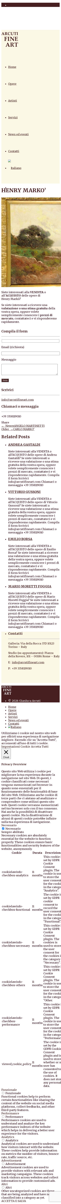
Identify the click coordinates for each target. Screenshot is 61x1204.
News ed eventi (18, 134)
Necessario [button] (9, 825)
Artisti (12, 100)
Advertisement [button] (11, 1160)
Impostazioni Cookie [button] (15, 746)
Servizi (13, 117)
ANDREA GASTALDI (24, 445)
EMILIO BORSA (20, 539)
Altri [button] (4, 1184)
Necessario (13, 828)
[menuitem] (14, 168)
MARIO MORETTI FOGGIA (29, 586)
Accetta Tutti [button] (39, 746)
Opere (12, 83)
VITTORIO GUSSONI (24, 492)
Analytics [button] (7, 1137)
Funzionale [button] (9, 1089)
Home (12, 67)
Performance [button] (10, 1113)
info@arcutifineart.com (17, 399)
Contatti (13, 151)
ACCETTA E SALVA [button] (13, 1201)
